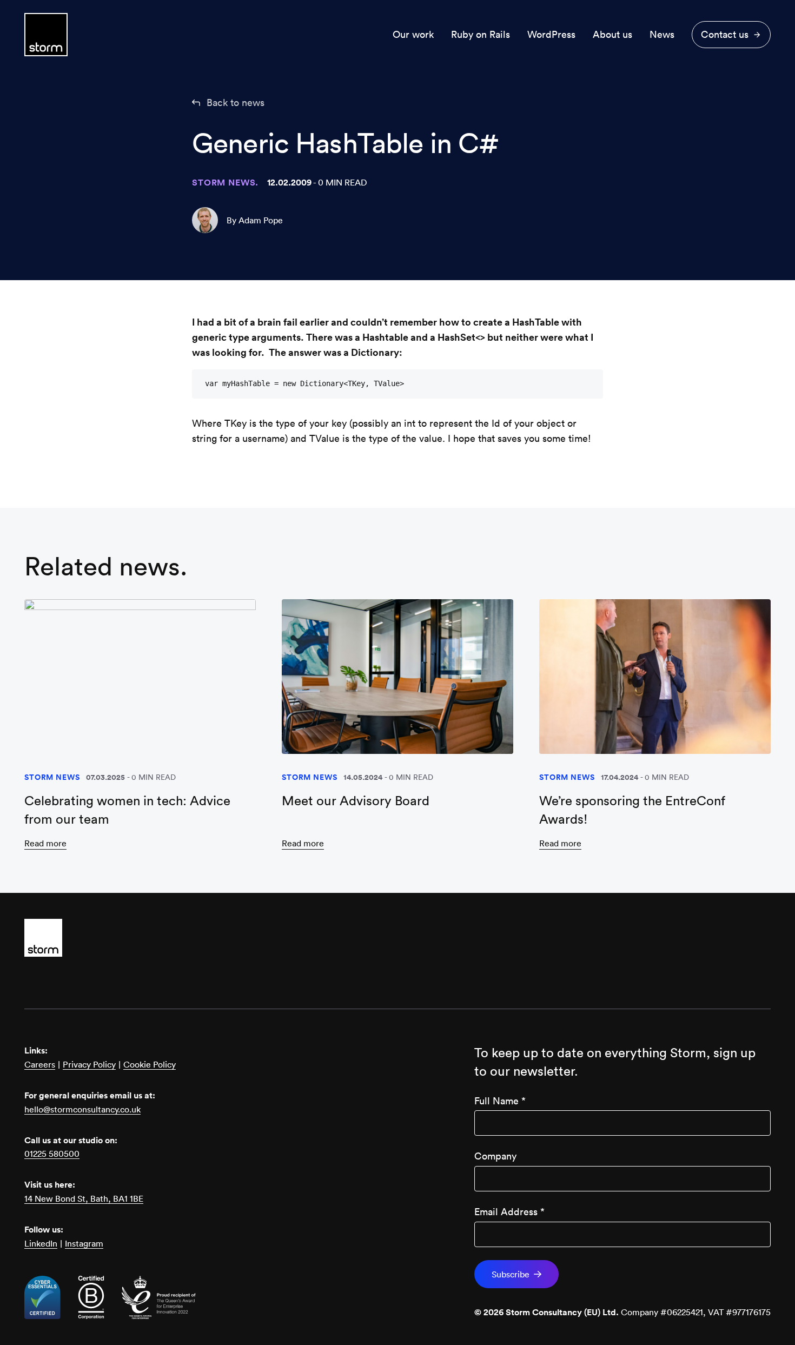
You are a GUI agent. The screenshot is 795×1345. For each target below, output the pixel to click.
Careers (39, 1064)
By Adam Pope (255, 220)
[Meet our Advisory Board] (397, 676)
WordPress (551, 34)
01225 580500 (52, 1153)
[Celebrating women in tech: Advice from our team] (140, 676)
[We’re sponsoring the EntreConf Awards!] (655, 676)
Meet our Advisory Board (355, 800)
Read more (45, 843)
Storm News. (225, 182)
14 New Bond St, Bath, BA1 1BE (83, 1198)
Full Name (500, 1101)
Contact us (724, 34)
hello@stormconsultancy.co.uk (82, 1109)
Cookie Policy (149, 1064)
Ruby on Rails (480, 34)
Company (495, 1156)
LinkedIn (40, 1243)
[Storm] (397, 938)
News (662, 34)
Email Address (509, 1211)
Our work (413, 34)
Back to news (235, 102)
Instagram (84, 1243)
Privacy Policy (89, 1064)
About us (612, 34)
